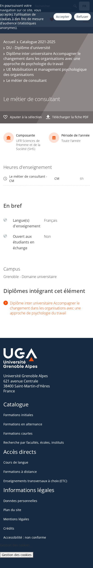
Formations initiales (18, 415)
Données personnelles (20, 501)
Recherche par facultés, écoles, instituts (33, 442)
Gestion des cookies (17, 555)
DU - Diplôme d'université (28, 47)
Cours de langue (15, 462)
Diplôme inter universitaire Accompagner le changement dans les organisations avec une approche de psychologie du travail (42, 58)
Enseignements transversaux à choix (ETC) (35, 481)
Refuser (82, 16)
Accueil (9, 41)
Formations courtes (18, 433)
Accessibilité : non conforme (24, 537)
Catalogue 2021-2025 (37, 41)
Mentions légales (16, 519)
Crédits (8, 528)
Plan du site (12, 510)
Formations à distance (20, 471)
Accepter (62, 16)
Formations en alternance (22, 424)
